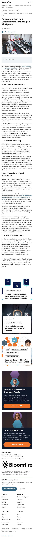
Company (20, 511)
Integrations (5, 504)
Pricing (3, 507)
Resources (5, 511)
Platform (4, 494)
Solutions (20, 494)
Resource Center (6, 522)
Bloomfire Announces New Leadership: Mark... (13, 459)
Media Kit (19, 524)
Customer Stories (6, 519)
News (18, 519)
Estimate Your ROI (17, 406)
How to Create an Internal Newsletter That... (13, 457)
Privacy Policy (5, 528)
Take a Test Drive (16, 444)
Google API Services (27, 528)
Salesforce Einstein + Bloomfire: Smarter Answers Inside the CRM (17, 361)
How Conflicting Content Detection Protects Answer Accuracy (15, 328)
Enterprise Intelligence (23, 497)
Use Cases (19, 499)
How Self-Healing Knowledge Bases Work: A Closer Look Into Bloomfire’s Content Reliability (16, 296)
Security (4, 502)
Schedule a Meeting (9, 488)
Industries (19, 502)
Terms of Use (15, 528)
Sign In (23, 488)
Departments (20, 504)
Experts (3, 514)
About (18, 514)
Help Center (5, 524)
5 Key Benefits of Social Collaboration (11, 455)
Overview (4, 497)
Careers (19, 517)
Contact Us (20, 522)
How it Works (5, 499)
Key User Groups (21, 507)
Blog (3, 517)
